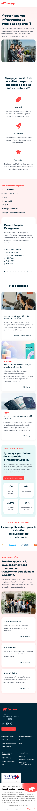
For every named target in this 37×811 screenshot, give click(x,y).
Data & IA (22, 756)
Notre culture (5, 740)
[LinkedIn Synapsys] (3, 724)
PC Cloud (9, 264)
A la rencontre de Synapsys (13, 478)
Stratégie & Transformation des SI (26, 763)
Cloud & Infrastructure (8, 761)
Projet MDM (10, 261)
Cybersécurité (23, 753)
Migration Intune (12, 252)
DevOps (4, 764)
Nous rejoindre (6, 746)
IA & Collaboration (7, 758)
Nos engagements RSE (8, 743)
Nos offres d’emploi (25, 737)
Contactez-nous (8, 729)
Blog (20, 743)
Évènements (23, 740)
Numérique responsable (26, 759)
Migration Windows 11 (13, 249)
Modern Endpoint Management (6, 754)
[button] (27, 271)
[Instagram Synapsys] (11, 724)
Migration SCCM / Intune (15, 255)
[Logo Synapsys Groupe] (7, 3)
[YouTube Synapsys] (7, 724)
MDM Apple (10, 258)
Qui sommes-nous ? (7, 737)
